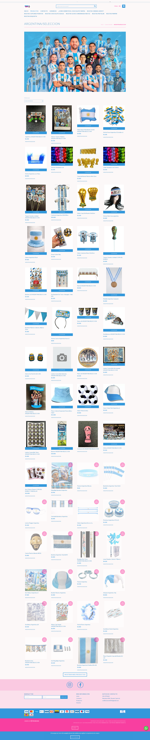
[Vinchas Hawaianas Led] (62, 155)
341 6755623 (106, 696)
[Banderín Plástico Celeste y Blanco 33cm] (36, 315)
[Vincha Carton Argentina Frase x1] (62, 321)
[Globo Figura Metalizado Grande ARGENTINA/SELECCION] (88, 115)
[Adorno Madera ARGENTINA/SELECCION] (36, 398)
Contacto (44, 11)
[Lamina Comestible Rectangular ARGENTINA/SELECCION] (114, 355)
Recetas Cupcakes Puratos (33, 13)
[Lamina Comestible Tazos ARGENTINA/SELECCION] (36, 435)
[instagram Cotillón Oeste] (70, 685)
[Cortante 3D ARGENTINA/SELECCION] (88, 435)
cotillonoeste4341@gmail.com (110, 700)
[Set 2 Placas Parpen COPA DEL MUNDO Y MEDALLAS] (36, 473)
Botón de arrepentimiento (118, 722)
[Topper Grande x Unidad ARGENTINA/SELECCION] (36, 199)
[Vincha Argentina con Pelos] (36, 158)
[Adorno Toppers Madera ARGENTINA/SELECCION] (62, 119)
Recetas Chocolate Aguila (54, 13)
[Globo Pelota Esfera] (88, 395)
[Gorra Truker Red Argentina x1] (114, 393)
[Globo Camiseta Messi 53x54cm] (88, 237)
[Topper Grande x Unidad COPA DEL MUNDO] (114, 240)
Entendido (75, 737)
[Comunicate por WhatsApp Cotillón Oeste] (146, 728)
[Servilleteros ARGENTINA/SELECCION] (114, 318)
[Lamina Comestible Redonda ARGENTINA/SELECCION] (62, 358)
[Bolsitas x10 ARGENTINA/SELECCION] (36, 278)
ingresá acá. (105, 722)
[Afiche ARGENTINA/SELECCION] (114, 432)
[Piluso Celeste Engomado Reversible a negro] (62, 395)
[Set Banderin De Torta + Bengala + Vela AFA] (62, 278)
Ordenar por (27, 98)
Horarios (53, 11)
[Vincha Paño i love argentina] (114, 199)
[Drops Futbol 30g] (62, 237)
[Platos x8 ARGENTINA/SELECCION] (88, 358)
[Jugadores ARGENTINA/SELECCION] (36, 119)
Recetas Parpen (111, 13)
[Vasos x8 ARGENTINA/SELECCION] (88, 311)
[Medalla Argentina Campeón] (114, 285)
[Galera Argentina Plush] (36, 242)
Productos (34, 11)
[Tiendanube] (31, 721)
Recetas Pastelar (98, 13)
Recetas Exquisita (30, 16)
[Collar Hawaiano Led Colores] (114, 155)
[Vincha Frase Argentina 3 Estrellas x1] (114, 116)
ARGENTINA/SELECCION (30, 141)
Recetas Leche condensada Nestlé (78, 13)
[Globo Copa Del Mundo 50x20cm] (88, 196)
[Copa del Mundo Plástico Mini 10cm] (88, 159)
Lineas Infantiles (108, 24)
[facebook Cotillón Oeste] (80, 685)
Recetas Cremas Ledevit (95, 11)
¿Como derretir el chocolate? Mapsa (72, 11)
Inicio (26, 11)
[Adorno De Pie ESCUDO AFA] (36, 358)
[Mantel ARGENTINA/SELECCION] (88, 274)
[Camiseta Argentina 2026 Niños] (62, 204)
